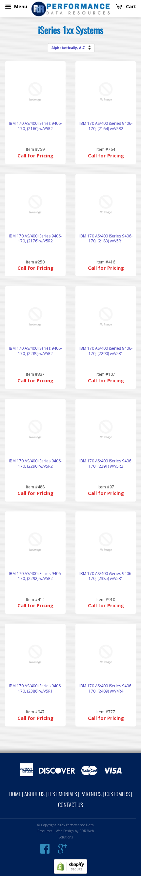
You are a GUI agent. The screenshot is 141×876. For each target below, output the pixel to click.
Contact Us (70, 805)
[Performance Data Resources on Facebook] (45, 851)
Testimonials (62, 794)
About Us (34, 794)
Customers (117, 794)
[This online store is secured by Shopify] (70, 872)
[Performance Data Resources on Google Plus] (62, 851)
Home (15, 794)
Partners (91, 794)
